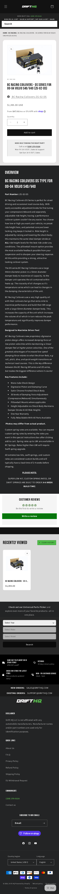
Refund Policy (12, 767)
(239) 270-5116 (36, 16)
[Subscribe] (44, 823)
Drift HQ (12, 883)
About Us (10, 748)
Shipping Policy (13, 774)
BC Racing (12, 33)
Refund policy (38, 884)
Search (29, 644)
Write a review (29, 516)
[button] (6, 6)
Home (5, 33)
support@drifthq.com (29, 693)
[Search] (54, 24)
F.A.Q (8, 754)
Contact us (11, 805)
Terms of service (31, 888)
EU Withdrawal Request (16, 780)
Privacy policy (51, 884)
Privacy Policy (12, 761)
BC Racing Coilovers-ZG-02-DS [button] (29, 96)
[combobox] (29, 24)
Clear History (48, 542)
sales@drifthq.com (29, 687)
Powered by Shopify (22, 883)
